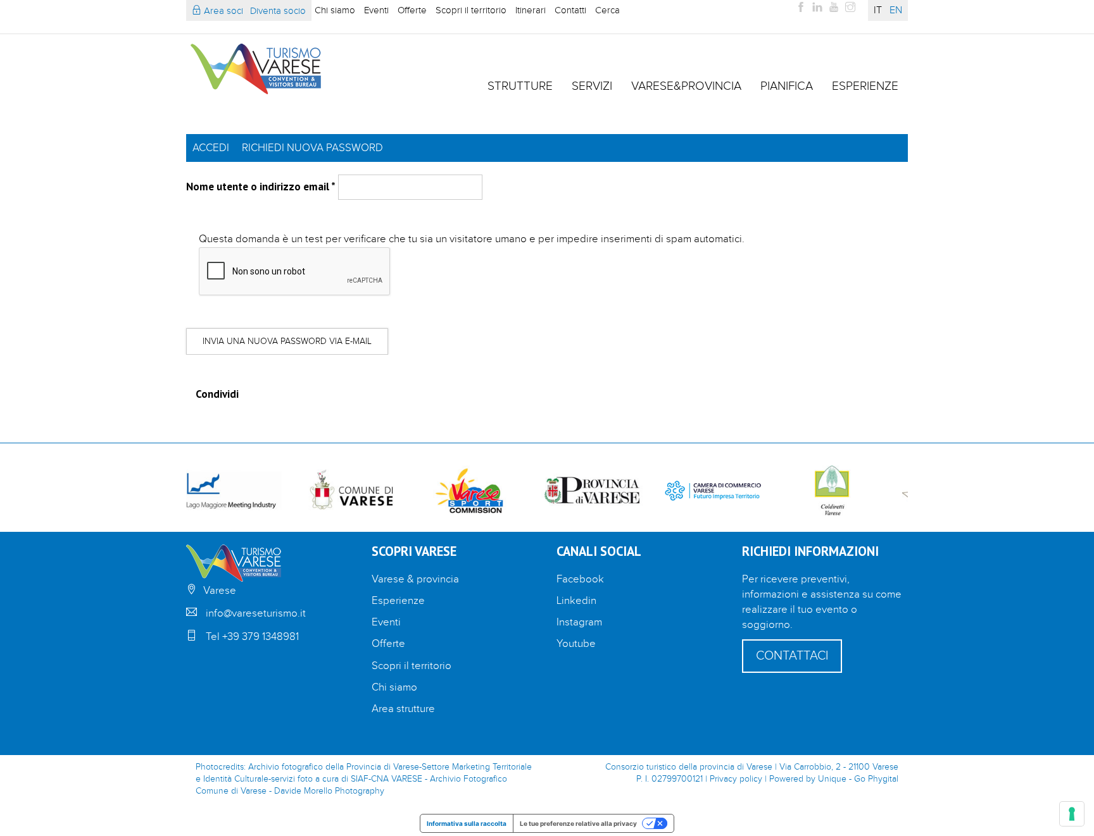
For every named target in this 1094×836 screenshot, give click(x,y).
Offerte (412, 10)
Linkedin (576, 600)
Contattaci (792, 655)
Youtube (576, 643)
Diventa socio (278, 11)
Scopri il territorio (471, 10)
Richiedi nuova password (312, 148)
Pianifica (786, 86)
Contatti (570, 10)
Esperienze (865, 86)
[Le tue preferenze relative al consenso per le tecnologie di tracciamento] (1072, 814)
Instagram (579, 622)
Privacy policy (736, 779)
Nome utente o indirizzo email (261, 187)
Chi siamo (335, 10)
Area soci (222, 11)
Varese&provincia (686, 86)
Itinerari (530, 10)
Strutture (520, 86)
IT (878, 10)
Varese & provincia (415, 579)
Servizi (592, 86)
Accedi (210, 148)
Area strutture (403, 709)
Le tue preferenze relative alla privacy (578, 823)
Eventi (376, 10)
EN (896, 10)
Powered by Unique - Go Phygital (833, 779)
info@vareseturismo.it (256, 613)
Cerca (607, 10)
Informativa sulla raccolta (466, 823)
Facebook (580, 579)
